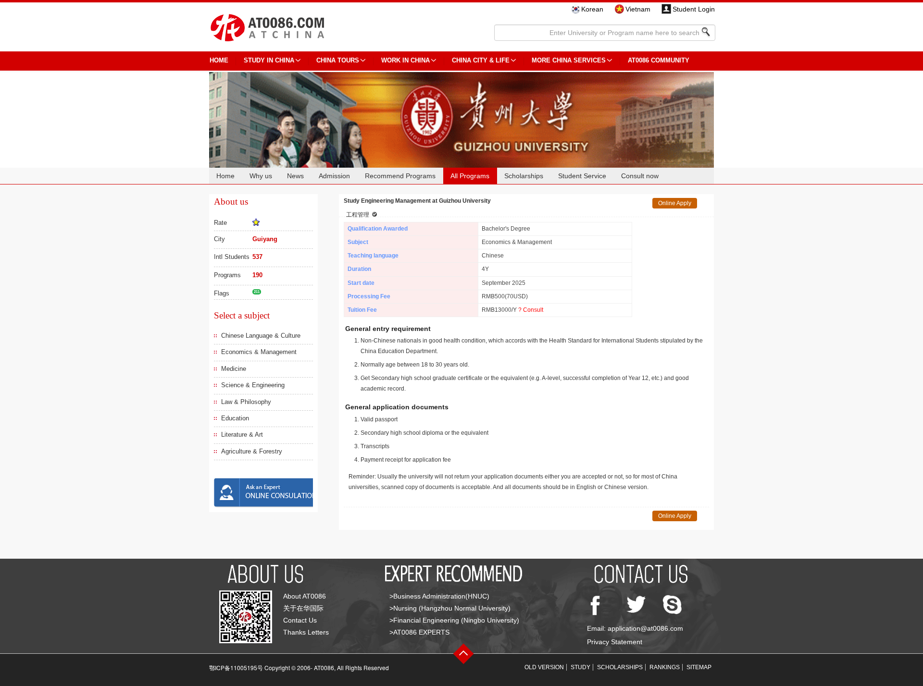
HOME (219, 60)
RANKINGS (664, 667)
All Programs (469, 176)
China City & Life (481, 60)
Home (225, 176)
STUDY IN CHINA (269, 60)
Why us (260, 176)
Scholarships (523, 176)
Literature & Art (242, 434)
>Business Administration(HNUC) (439, 596)
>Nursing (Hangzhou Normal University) (450, 608)
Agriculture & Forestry (251, 451)
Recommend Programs (400, 176)
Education (235, 418)
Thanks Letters (306, 632)
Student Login (694, 9)
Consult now (640, 176)
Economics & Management (259, 351)
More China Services (569, 60)
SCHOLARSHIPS (620, 667)
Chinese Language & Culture (260, 335)
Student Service (582, 176)
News (295, 176)
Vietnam (637, 9)
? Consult (530, 309)
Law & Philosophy (246, 401)
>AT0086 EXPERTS (419, 632)
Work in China (405, 60)
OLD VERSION (544, 667)
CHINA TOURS (337, 60)
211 (257, 292)
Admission (334, 176)
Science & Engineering (253, 385)
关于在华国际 (303, 608)
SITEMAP (698, 667)
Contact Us (300, 620)
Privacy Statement (614, 642)
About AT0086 (304, 596)
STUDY (580, 667)
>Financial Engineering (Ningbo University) (454, 620)
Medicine (233, 368)
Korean (592, 9)
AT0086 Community (658, 60)
